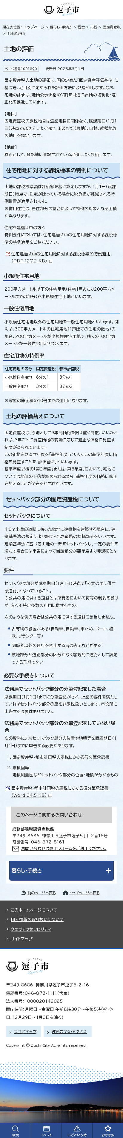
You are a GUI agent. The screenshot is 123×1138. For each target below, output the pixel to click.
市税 (93, 27)
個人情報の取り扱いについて (37, 919)
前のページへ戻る (41, 893)
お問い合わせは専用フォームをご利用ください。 (64, 848)
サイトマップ (21, 939)
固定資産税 (112, 27)
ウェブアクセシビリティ (31, 929)
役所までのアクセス (69, 1032)
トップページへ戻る (84, 893)
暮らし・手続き (61, 27)
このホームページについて (34, 910)
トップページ (34, 27)
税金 (81, 27)
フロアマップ (25, 1032)
